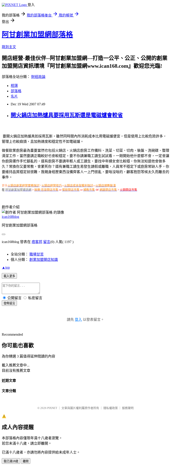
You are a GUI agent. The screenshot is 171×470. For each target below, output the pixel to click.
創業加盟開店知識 (43, 260)
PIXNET (52, 408)
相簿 (14, 86)
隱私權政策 (110, 408)
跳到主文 (9, 47)
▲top (6, 267)
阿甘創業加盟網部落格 (37, 35)
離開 (25, 461)
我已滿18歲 (11, 461)
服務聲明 (128, 408)
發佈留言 (9, 303)
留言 (46, 242)
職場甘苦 (36, 254)
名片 (14, 96)
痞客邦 (37, 242)
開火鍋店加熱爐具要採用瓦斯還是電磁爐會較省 (67, 115)
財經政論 (38, 77)
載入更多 (9, 276)
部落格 (16, 91)
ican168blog (10, 217)
